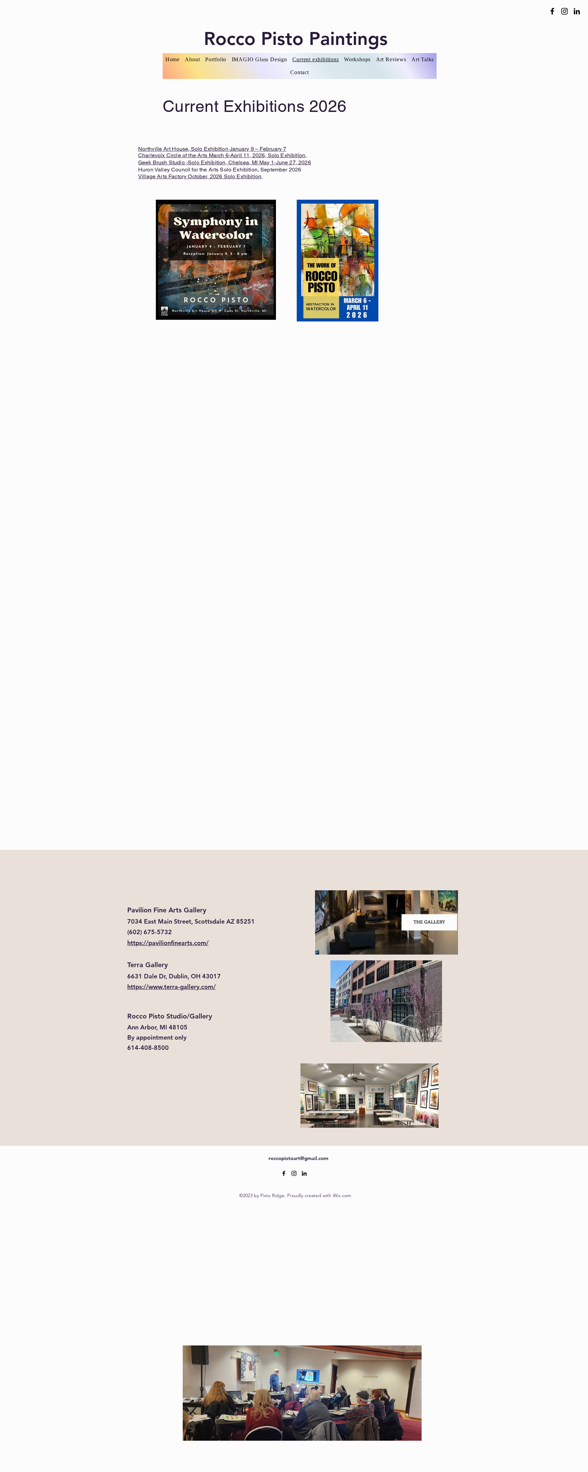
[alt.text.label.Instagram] (564, 11)
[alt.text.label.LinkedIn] (576, 11)
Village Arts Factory (163, 176)
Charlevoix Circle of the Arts (173, 155)
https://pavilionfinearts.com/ (168, 943)
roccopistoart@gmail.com (298, 1158)
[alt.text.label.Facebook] (552, 11)
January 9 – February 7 (258, 149)
